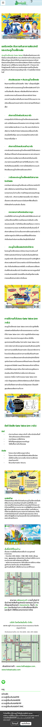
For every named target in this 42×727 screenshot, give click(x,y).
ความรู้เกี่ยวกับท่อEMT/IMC (12, 706)
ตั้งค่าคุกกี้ (15, 723)
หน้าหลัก (5, 693)
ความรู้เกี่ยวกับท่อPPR (10, 697)
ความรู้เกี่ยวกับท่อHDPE (11, 700)
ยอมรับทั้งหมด (26, 723)
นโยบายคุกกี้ (6, 720)
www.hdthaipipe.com (25, 666)
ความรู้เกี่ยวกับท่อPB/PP (11, 703)
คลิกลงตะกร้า (22, 600)
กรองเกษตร (24, 604)
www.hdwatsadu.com (11, 669)
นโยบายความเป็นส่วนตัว (24, 718)
